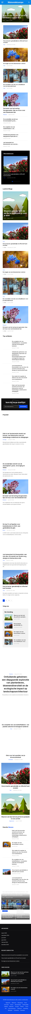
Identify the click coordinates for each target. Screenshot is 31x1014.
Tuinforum (19, 1008)
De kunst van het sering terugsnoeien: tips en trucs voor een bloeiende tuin (14, 110)
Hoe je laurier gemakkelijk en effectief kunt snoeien (20, 625)
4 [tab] (15, 181)
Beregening (20, 1002)
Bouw (25, 1002)
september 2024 (5, 935)
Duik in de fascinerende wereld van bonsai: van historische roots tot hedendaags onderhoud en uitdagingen (19, 388)
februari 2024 (4, 942)
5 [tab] (16, 181)
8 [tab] (19, 181)
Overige (17, 1006)
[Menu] (2, 2)
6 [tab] (17, 181)
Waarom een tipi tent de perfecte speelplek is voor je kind (15, 213)
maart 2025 (4, 933)
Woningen (10, 1010)
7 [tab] (18, 181)
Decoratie (6, 1004)
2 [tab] (12, 181)
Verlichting (25, 1008)
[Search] (29, 2)
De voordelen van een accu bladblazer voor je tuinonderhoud (14, 85)
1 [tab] (11, 181)
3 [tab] (13, 181)
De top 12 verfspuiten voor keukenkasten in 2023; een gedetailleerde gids (11, 526)
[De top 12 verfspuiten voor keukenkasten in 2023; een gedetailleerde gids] (15, 515)
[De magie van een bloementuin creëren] (15, 55)
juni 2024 (3, 937)
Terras (26, 1006)
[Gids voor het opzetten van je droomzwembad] (15, 742)
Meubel (6, 1006)
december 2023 (5, 944)
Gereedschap (18, 1004)
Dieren (11, 1004)
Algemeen (8, 1002)
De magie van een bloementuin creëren (14, 63)
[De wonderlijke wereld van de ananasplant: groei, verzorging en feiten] (24, 121)
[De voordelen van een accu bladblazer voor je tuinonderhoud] (15, 76)
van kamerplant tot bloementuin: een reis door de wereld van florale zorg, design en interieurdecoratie (15, 556)
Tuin (6, 1008)
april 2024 (3, 940)
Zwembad (22, 1010)
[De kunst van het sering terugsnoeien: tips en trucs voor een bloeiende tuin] (15, 99)
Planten (22, 1006)
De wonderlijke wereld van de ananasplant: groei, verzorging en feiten (10, 120)
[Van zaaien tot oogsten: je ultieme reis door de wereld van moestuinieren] (7, 378)
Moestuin (11, 1006)
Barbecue (14, 1002)
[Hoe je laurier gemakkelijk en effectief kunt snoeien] (15, 32)
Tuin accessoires (12, 1008)
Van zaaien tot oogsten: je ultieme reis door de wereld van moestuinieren (19, 377)
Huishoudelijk (25, 1004)
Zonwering (16, 1010)
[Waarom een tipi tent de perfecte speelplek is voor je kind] (15, 13)
